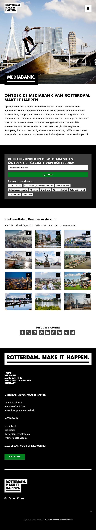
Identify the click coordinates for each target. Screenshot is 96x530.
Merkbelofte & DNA (15, 406)
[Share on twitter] (28, 332)
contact (10, 383)
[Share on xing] (66, 332)
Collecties (9, 429)
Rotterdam (15, 194)
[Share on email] (72, 332)
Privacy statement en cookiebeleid (58, 519)
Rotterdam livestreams (17, 434)
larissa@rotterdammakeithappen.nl (68, 134)
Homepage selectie (19, 190)
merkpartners (13, 378)
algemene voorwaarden (48, 130)
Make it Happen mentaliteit (19, 410)
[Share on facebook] (22, 332)
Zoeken (49, 175)
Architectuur (16, 185)
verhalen (10, 375)
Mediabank (10, 426)
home (7, 373)
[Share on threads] (34, 332)
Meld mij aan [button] (14, 456)
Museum (28, 194)
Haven (35, 190)
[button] (88, 8)
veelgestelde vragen (17, 381)
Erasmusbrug (64, 185)
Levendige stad (78, 190)
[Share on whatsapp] (53, 332)
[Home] (48, 486)
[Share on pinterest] (41, 332)
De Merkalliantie (13, 402)
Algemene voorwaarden (33, 519)
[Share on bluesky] (59, 332)
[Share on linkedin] (47, 332)
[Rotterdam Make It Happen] (13, 8)
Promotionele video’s (16, 437)
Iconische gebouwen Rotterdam (39, 185)
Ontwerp (46, 190)
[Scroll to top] (90, 510)
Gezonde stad (61, 190)
